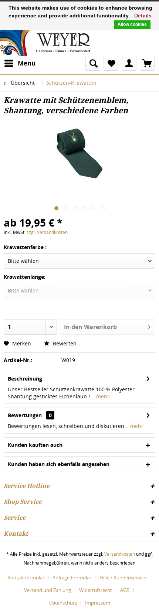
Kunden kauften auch (35, 444)
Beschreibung (25, 378)
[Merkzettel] (111, 63)
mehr (102, 396)
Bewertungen (25, 415)
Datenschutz (63, 602)
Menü (26, 63)
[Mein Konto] (129, 63)
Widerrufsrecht (95, 590)
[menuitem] (19, 63)
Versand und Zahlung (47, 590)
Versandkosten (119, 554)
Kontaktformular (25, 577)
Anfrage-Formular (72, 577)
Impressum (97, 602)
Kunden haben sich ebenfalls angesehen (58, 464)
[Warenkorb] (147, 63)
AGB (124, 590)
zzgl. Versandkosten (47, 232)
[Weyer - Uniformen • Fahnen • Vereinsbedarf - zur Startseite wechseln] (45, 42)
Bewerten (64, 343)
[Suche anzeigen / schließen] (92, 63)
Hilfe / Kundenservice (122, 577)
